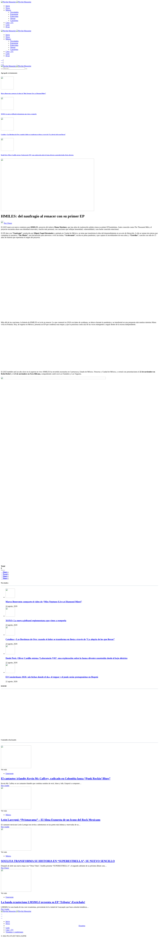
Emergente (14, 14)
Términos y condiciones (14, 932)
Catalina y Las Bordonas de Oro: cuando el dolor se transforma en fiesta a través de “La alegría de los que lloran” (33, 134)
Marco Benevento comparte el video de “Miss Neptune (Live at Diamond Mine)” (23, 93)
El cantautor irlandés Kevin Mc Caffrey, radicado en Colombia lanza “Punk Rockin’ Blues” (55, 778)
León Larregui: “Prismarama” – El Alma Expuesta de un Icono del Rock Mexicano (50, 819)
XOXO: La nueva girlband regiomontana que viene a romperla (19, 114)
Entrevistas (14, 16)
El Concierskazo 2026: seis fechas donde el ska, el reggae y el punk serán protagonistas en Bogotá (52, 677)
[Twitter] (1, 915)
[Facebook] (1, 913)
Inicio (8, 6)
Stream (12, 18)
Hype (8, 27)
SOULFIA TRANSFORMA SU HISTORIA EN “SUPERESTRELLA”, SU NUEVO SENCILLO (58, 860)
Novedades (14, 12)
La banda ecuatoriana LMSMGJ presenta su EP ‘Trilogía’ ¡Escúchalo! (43, 902)
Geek (8, 25)
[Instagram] (1, 918)
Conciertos (14, 21)
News (8, 8)
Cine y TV (10, 23)
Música (8, 10)
